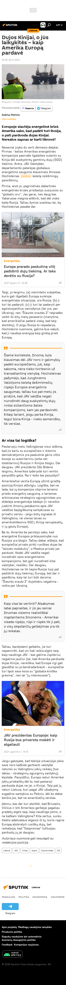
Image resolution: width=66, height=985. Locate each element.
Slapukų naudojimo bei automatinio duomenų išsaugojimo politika (22, 938)
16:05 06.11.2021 (11, 59)
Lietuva (6, 850)
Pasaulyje (8, 896)
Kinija (24, 850)
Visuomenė (58, 896)
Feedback (7, 944)
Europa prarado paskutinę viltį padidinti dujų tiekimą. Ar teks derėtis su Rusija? (30, 271)
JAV (16, 850)
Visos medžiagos (9, 119)
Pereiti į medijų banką (42, 102)
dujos (34, 850)
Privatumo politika (12, 931)
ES (58, 850)
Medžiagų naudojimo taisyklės (35, 927)
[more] (60, 282)
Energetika (12, 261)
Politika (23, 896)
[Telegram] (44, 108)
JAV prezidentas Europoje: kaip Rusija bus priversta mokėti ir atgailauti (30, 740)
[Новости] (28, 108)
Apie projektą (9, 927)
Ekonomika (40, 896)
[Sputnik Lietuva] (10, 26)
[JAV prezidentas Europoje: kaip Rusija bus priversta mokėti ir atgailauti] (33, 703)
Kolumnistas (47, 850)
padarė (26, 176)
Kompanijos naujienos (26, 944)
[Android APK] (12, 954)
